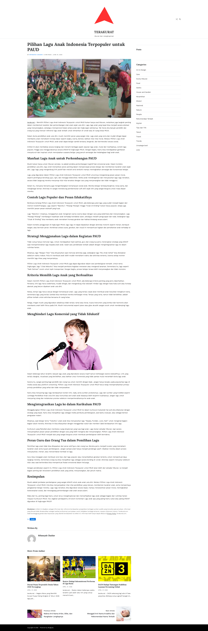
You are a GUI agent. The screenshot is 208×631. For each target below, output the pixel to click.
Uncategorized (142, 145)
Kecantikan (140, 97)
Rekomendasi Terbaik (144, 119)
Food (138, 83)
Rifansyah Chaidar (35, 54)
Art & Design (141, 70)
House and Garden (143, 92)
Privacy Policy (111, 513)
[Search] (180, 19)
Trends (139, 141)
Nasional (139, 105)
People (139, 114)
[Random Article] (177, 19)
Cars (138, 74)
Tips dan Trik (141, 128)
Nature (139, 110)
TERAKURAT (104, 32)
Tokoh (138, 132)
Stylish (139, 123)
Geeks (33, 519)
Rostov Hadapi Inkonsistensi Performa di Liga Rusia (79, 582)
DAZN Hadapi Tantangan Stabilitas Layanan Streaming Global (112, 586)
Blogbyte (50, 627)
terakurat (31, 122)
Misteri (139, 101)
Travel (138, 137)
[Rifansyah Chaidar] (31, 539)
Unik (138, 150)
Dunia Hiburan (141, 79)
